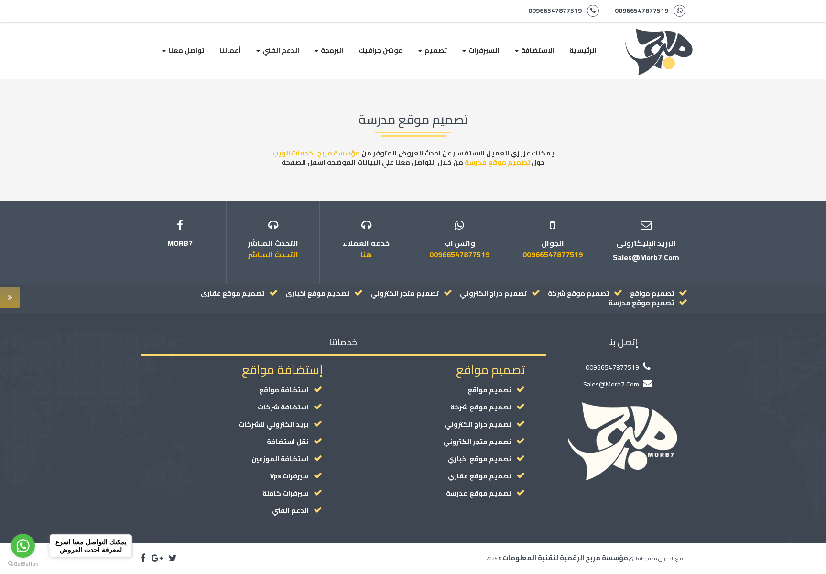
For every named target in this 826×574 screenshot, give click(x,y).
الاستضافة (537, 50)
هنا (366, 254)
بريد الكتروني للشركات (274, 424)
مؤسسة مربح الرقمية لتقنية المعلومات (565, 558)
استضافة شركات (283, 407)
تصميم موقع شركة (578, 293)
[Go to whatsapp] (23, 546)
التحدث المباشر (273, 254)
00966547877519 (641, 10)
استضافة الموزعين (280, 459)
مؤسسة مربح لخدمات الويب (316, 153)
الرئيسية (583, 50)
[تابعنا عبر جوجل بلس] (157, 558)
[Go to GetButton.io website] (23, 564)
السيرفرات (483, 50)
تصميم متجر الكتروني (404, 293)
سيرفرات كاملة (285, 493)
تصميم (435, 50)
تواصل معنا (185, 50)
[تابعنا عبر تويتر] (173, 558)
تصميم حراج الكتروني (493, 293)
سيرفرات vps (289, 476)
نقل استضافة (288, 441)
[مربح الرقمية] (659, 33)
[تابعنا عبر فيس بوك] (143, 558)
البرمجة (331, 50)
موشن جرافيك (381, 50)
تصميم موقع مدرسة (497, 162)
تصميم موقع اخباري (317, 293)
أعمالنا (230, 50)
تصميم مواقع (652, 293)
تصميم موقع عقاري (232, 293)
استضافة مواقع (284, 390)
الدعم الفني (280, 50)
